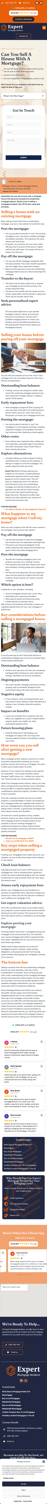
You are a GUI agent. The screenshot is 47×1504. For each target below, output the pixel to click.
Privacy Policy (27, 1501)
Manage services (8, 1478)
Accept (23, 1484)
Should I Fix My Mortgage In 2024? (19, 838)
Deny (23, 1490)
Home (3, 49)
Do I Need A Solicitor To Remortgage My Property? (25, 509)
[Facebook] (37, 3)
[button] (44, 1462)
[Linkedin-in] (41, 3)
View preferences (23, 1496)
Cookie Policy (18, 1501)
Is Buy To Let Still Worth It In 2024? (19, 841)
